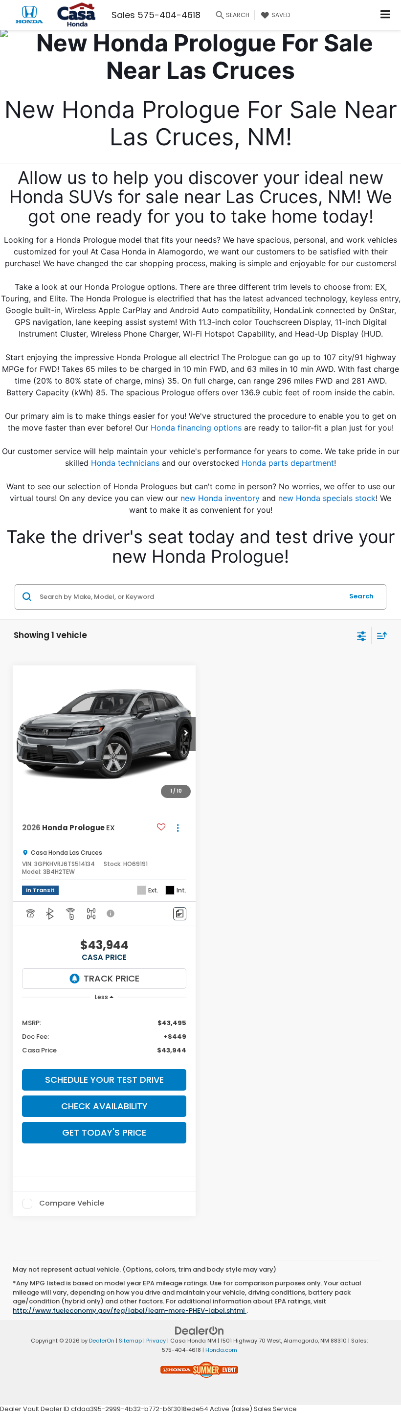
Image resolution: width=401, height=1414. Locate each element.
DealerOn (101, 1341)
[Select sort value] (379, 635)
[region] (104, 1036)
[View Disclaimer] (111, 913)
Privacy (156, 1341)
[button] (186, 734)
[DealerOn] (199, 1330)
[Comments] (179, 913)
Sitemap (130, 1341)
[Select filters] (362, 635)
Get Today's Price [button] (104, 1132)
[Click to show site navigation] (385, 15)
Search (361, 596)
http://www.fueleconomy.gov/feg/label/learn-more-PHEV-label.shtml (129, 1310)
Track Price (111, 978)
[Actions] (177, 827)
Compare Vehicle (71, 1204)
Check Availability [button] (104, 1106)
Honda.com (221, 1350)
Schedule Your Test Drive (104, 1079)
